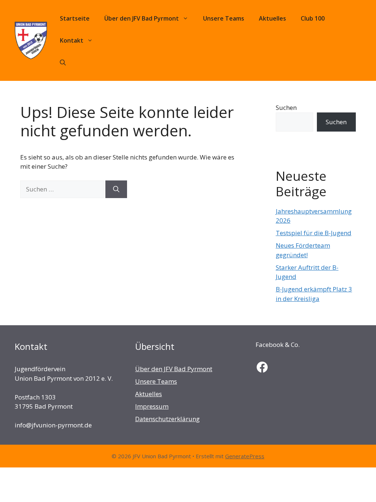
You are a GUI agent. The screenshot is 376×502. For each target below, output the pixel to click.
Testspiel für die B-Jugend (313, 233)
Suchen (286, 107)
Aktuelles (272, 18)
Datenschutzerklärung (167, 419)
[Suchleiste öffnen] (63, 62)
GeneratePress (244, 456)
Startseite (75, 18)
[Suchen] (116, 189)
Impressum (152, 406)
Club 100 (313, 18)
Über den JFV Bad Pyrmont (141, 18)
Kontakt (71, 40)
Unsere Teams (223, 18)
